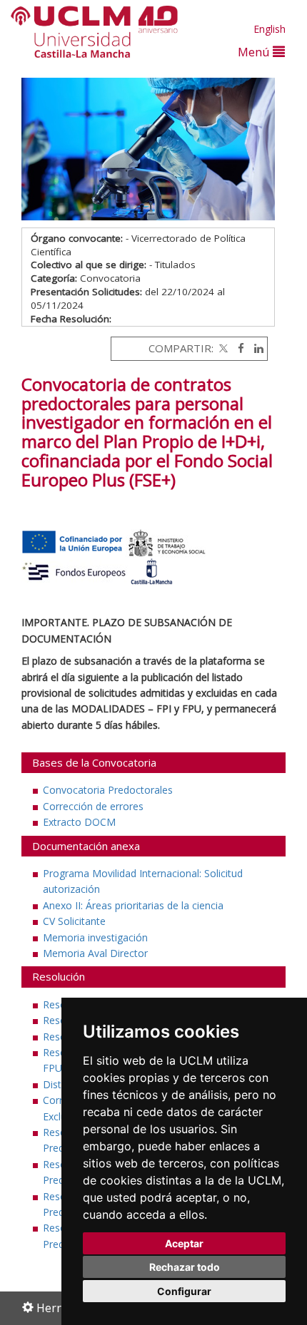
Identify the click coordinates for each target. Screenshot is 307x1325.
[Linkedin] (255, 348)
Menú (255, 52)
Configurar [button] (184, 1291)
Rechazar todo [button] (184, 1267)
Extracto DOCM (79, 822)
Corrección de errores (93, 806)
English (269, 29)
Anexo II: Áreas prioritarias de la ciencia (133, 905)
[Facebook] (237, 348)
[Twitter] (222, 348)
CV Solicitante (74, 921)
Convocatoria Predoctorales (108, 790)
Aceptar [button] (184, 1243)
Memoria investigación (95, 937)
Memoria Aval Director (95, 953)
